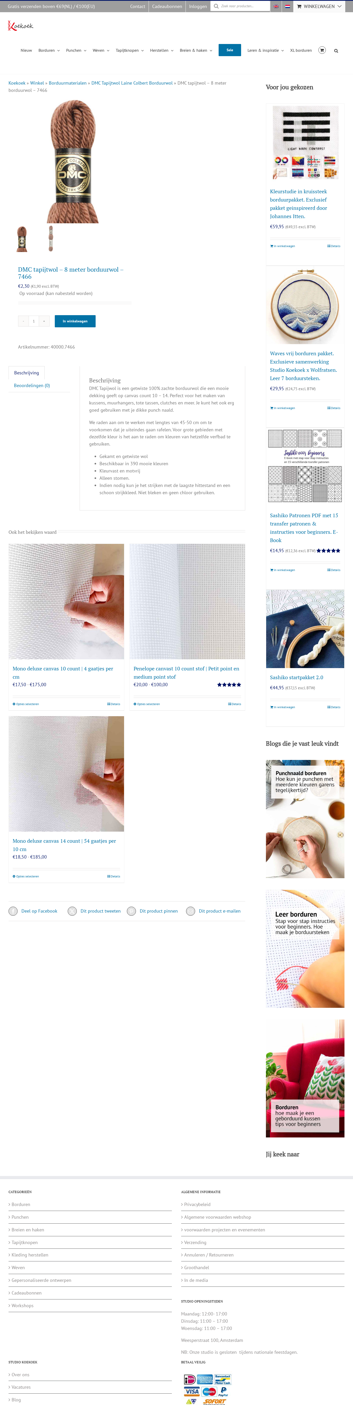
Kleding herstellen (30, 1255)
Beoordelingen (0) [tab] (32, 385)
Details (115, 704)
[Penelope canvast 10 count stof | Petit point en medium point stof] (187, 601)
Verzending (195, 1242)
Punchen (20, 1217)
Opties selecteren (27, 704)
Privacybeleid (197, 1204)
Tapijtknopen (25, 1242)
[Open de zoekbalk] (336, 50)
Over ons (20, 1375)
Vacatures (21, 1387)
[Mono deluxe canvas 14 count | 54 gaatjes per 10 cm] (66, 774)
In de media (196, 1280)
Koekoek (17, 83)
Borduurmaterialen (68, 83)
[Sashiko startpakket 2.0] (305, 629)
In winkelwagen (75, 321)
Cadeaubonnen (27, 1293)
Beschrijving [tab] (26, 373)
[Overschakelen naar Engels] (276, 6)
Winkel (37, 83)
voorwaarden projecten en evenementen (224, 1230)
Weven (18, 1267)
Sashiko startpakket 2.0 (296, 677)
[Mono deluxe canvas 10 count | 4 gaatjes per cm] (66, 601)
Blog (16, 1400)
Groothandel (196, 1267)
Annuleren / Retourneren (209, 1255)
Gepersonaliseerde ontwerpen (41, 1280)
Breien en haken (28, 1230)
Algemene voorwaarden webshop (217, 1217)
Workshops (23, 1305)
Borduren (21, 1204)
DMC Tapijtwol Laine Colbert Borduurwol (132, 83)
